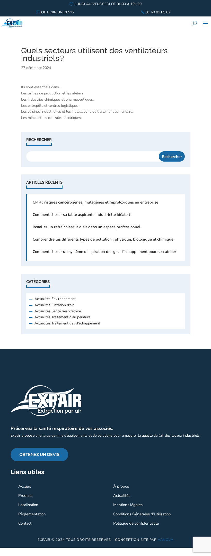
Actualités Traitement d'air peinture (62, 317)
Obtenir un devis (57, 12)
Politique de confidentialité (136, 523)
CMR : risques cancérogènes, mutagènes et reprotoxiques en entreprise (95, 202)
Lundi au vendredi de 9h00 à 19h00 (108, 4)
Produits (25, 495)
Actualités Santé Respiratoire (57, 311)
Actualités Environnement (55, 298)
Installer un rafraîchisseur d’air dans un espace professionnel (86, 227)
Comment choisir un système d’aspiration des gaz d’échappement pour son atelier (104, 251)
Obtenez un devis (39, 454)
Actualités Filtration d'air (54, 305)
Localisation (28, 504)
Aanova (165, 539)
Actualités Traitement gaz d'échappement (67, 323)
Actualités (121, 495)
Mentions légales (128, 504)
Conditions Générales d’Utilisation (142, 514)
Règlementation (32, 514)
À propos (121, 486)
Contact (24, 523)
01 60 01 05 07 (158, 12)
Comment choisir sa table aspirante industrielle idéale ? (81, 214)
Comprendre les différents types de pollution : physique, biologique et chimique (103, 239)
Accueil (24, 486)
